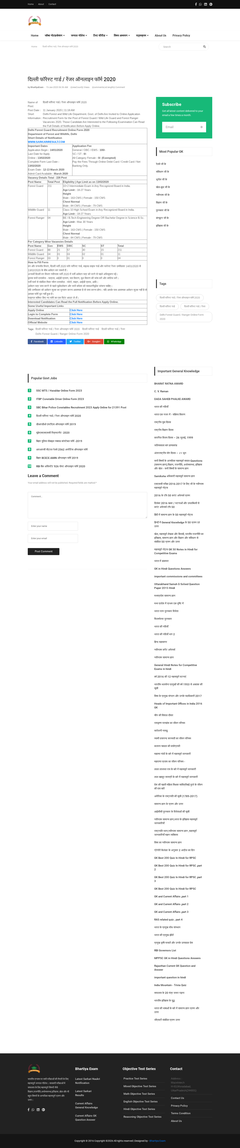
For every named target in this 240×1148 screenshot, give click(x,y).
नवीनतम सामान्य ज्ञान (164, 657)
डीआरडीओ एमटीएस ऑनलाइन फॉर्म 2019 (56, 424)
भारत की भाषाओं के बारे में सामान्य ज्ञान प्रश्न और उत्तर (176, 1010)
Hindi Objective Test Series (139, 1109)
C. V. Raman (161, 391)
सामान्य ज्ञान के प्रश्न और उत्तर (168, 804)
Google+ (96, 341)
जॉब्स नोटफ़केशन (53, 35)
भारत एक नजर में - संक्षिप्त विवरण (169, 414)
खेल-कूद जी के (163, 187)
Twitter (77, 341)
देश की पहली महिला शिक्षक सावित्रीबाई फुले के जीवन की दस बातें (178, 786)
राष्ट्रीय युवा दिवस (162, 422)
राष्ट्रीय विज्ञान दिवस (163, 430)
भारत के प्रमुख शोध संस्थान (167, 927)
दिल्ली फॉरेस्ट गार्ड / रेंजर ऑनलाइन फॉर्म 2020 (57, 329)
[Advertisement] (148, 21)
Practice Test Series (135, 1078)
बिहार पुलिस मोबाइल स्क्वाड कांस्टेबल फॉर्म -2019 (59, 441)
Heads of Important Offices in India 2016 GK (178, 705)
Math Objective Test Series (139, 1093)
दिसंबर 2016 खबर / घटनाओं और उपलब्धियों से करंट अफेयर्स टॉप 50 (176, 505)
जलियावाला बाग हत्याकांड (165, 445)
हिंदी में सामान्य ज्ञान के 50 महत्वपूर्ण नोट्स (173, 514)
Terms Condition (180, 1113)
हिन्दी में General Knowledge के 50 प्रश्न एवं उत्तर (177, 524)
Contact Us (177, 1098)
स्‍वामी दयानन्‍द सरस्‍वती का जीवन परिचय (172, 738)
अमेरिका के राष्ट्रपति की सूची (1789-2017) (175, 796)
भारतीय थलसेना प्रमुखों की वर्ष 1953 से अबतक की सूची (178, 686)
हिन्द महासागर (160, 642)
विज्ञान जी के (161, 202)
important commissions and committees (178, 576)
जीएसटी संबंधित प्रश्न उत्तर (167, 1019)
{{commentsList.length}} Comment (108, 87)
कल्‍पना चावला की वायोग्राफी (167, 746)
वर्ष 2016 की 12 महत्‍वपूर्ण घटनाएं (170, 676)
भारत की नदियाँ (161, 406)
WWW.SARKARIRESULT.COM (46, 141)
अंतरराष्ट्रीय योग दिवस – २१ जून (170, 453)
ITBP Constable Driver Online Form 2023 (60, 399)
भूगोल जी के (161, 179)
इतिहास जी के (162, 225)
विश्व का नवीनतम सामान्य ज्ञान (168, 842)
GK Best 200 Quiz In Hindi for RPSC (175, 858)
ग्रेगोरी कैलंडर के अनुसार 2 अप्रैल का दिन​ (174, 850)
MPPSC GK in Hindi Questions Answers (177, 958)
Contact (52, 4)
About (41, 4)
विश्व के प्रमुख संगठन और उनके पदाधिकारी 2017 (178, 696)
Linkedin (58, 341)
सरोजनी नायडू (161, 730)
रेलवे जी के (161, 164)
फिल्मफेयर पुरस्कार (163, 618)
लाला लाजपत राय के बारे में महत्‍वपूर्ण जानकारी (175, 769)
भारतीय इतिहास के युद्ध (164, 1000)
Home (31, 4)
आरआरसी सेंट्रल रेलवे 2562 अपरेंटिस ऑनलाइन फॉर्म (62, 449)
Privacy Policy (181, 35)
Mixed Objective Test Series (140, 1086)
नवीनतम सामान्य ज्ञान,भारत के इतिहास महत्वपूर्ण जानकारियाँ (175, 821)
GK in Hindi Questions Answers (172, 568)
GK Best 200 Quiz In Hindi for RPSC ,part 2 (178, 867)
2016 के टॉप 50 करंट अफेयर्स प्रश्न (172, 495)
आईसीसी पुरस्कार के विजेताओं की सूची (171, 811)
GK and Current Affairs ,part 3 (171, 911)
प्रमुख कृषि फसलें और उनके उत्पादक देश (173, 942)
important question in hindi (170, 977)
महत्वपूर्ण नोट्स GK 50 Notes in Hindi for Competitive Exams (175, 551)
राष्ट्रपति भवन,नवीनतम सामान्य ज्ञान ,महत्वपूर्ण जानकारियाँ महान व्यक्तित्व (175, 832)
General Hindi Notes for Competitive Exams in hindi (175, 667)
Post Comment (44, 551)
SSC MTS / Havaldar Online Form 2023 (59, 390)
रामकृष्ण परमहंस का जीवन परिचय (169, 723)
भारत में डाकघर (161, 561)
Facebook (38, 341)
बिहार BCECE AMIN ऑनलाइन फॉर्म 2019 (57, 458)
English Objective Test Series (141, 1101)
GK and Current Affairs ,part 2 (171, 904)
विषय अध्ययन (120, 35)
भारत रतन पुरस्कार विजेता (166, 611)
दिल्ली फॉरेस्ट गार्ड (90, 329)
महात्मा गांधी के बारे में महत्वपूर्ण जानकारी (172, 753)
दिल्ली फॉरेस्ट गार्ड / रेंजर (113, 329)
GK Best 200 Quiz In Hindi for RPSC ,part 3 (178, 879)
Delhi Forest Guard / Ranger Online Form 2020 (62, 333)
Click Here (76, 322)
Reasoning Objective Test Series (142, 1116)
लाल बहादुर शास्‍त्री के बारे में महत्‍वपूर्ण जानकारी (176, 777)
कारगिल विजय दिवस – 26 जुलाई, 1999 (173, 437)
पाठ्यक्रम (141, 35)
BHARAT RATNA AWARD (168, 383)
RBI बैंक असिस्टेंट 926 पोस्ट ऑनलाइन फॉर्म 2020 (60, 466)
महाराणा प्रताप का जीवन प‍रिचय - (169, 761)
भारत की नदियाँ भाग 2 (164, 634)
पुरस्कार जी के (162, 210)
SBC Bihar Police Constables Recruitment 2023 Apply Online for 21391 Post (81, 407)
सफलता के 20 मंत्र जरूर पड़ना (169, 992)
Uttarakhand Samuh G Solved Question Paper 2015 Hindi (177, 586)
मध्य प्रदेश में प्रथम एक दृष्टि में (169, 603)
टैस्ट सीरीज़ (99, 35)
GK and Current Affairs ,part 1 (171, 896)
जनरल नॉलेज (78, 35)
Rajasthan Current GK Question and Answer (174, 967)
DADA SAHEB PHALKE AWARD (172, 399)
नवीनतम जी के (163, 194)
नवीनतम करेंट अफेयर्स (164, 649)
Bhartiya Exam (158, 1140)
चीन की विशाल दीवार (163, 715)
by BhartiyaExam (36, 87)
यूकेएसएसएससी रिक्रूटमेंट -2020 (53, 432)
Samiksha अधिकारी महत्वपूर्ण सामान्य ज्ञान (174, 476)
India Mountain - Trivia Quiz (170, 985)
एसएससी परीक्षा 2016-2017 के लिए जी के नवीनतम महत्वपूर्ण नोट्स (179, 485)
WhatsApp (115, 341)
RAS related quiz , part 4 (168, 919)
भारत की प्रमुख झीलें (164, 935)
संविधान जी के (162, 171)
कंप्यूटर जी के (162, 218)
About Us (160, 35)
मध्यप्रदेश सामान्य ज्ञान (164, 595)
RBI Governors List (165, 950)
